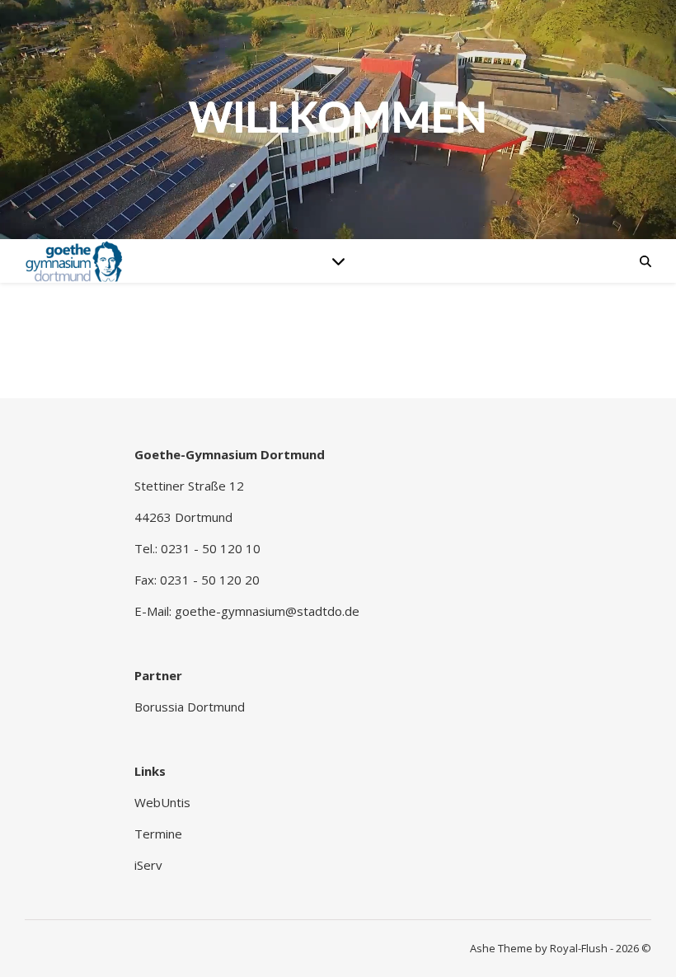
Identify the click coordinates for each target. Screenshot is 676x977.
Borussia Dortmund (189, 706)
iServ (148, 865)
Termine (158, 833)
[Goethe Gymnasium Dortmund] (74, 260)
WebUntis (162, 802)
